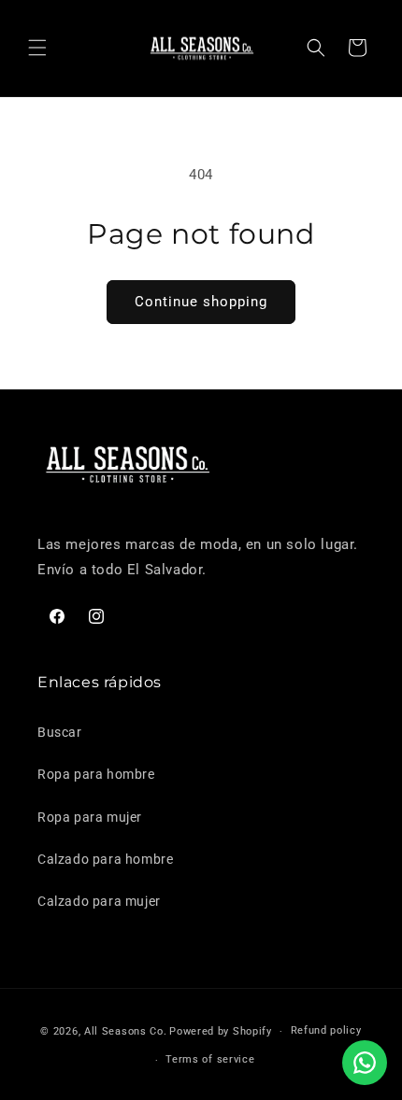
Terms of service (209, 1059)
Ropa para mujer (89, 817)
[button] (37, 47)
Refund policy (326, 1030)
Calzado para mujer (99, 901)
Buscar (59, 732)
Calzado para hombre (105, 859)
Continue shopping (201, 301)
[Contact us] (364, 1062)
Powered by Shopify (220, 1031)
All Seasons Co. (125, 1031)
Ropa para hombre (96, 774)
